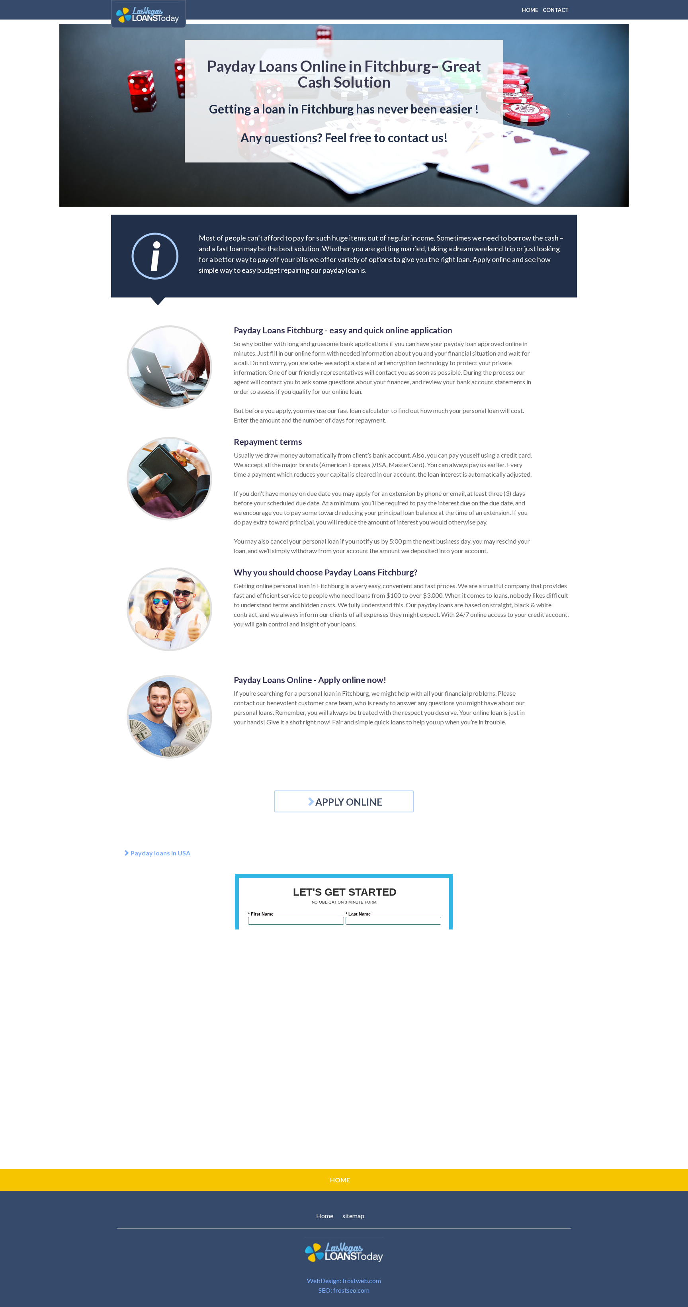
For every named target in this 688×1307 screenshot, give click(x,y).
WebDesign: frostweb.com (344, 1280)
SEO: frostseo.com (344, 1290)
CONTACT (556, 10)
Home (324, 1215)
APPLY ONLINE (348, 802)
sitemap (353, 1215)
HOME (530, 10)
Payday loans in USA (159, 853)
